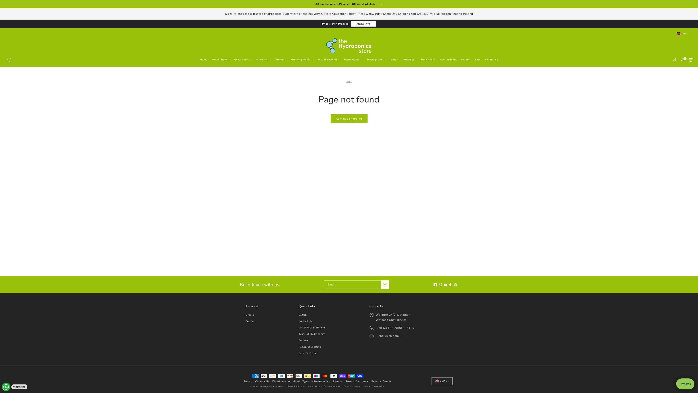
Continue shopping (349, 118)
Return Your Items (310, 347)
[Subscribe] (385, 284)
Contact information (374, 386)
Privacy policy (312, 386)
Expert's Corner (308, 353)
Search (303, 315)
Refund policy (295, 386)
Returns (303, 340)
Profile (249, 321)
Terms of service (332, 386)
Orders (249, 315)
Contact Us (305, 321)
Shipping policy (352, 386)
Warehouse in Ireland (312, 327)
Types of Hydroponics (312, 334)
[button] (9, 60)
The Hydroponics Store (271, 386)
